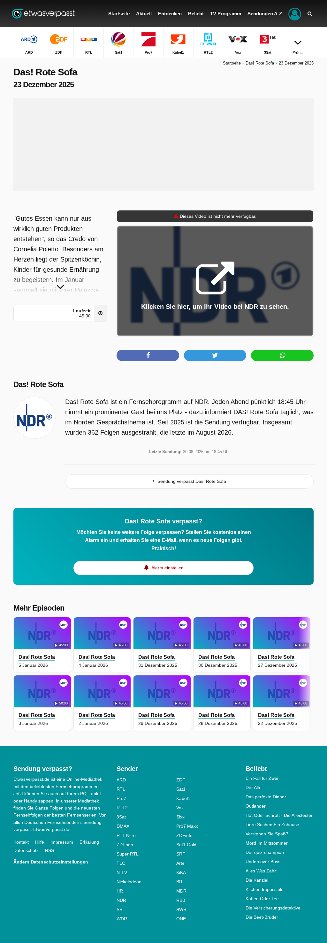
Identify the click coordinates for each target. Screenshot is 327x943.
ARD (121, 779)
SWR (181, 909)
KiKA (181, 872)
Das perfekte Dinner (266, 796)
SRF (180, 853)
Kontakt (21, 842)
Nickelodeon (129, 881)
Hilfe (39, 842)
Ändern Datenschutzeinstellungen (50, 861)
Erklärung (89, 842)
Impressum (61, 842)
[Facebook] (148, 355)
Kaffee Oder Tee (262, 898)
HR (120, 891)
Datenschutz (26, 850)
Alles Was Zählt (261, 870)
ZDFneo (125, 844)
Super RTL (128, 853)
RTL (121, 789)
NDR (121, 900)
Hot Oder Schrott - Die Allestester (279, 815)
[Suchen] (309, 13)
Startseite (232, 63)
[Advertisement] (163, 145)
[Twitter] (215, 355)
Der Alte (254, 787)
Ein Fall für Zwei (262, 778)
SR (120, 909)
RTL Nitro (126, 835)
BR (179, 881)
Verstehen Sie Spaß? (267, 833)
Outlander (256, 806)
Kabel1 (183, 798)
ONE (181, 918)
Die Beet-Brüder (262, 917)
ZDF (180, 779)
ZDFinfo (184, 835)
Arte (180, 863)
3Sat (121, 816)
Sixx (180, 816)
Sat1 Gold (186, 844)
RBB (180, 900)
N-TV (122, 872)
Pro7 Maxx (187, 826)
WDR (122, 918)
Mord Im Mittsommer (267, 843)
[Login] (294, 13)
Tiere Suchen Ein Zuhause (272, 824)
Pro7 (121, 798)
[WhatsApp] (282, 355)
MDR (181, 891)
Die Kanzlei (257, 880)
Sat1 (181, 789)
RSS (49, 850)
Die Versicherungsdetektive (273, 907)
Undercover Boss (263, 861)
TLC (121, 863)
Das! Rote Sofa (38, 384)
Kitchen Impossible (265, 889)
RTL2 (122, 807)
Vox (180, 807)
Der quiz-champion (265, 852)
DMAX (123, 826)
